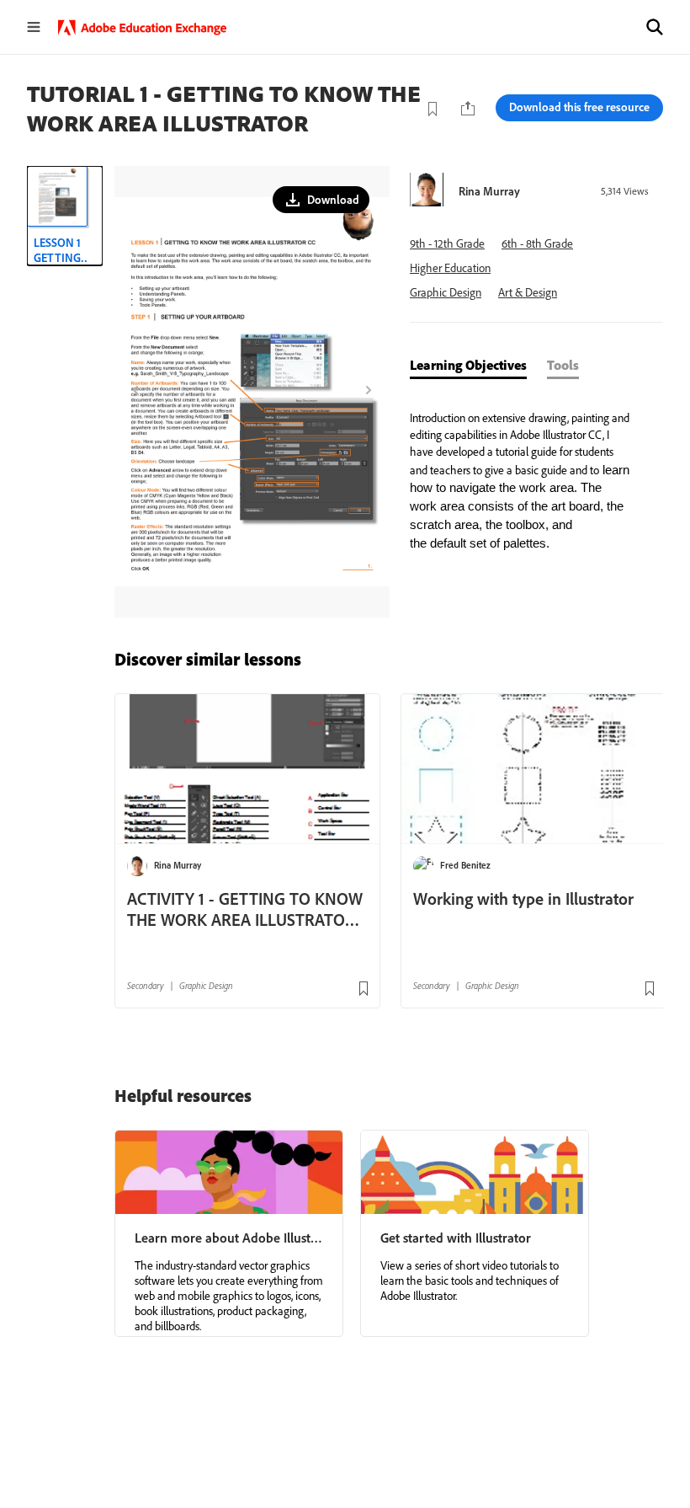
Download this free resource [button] (579, 107)
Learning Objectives (468, 364)
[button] (654, 27)
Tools (563, 364)
